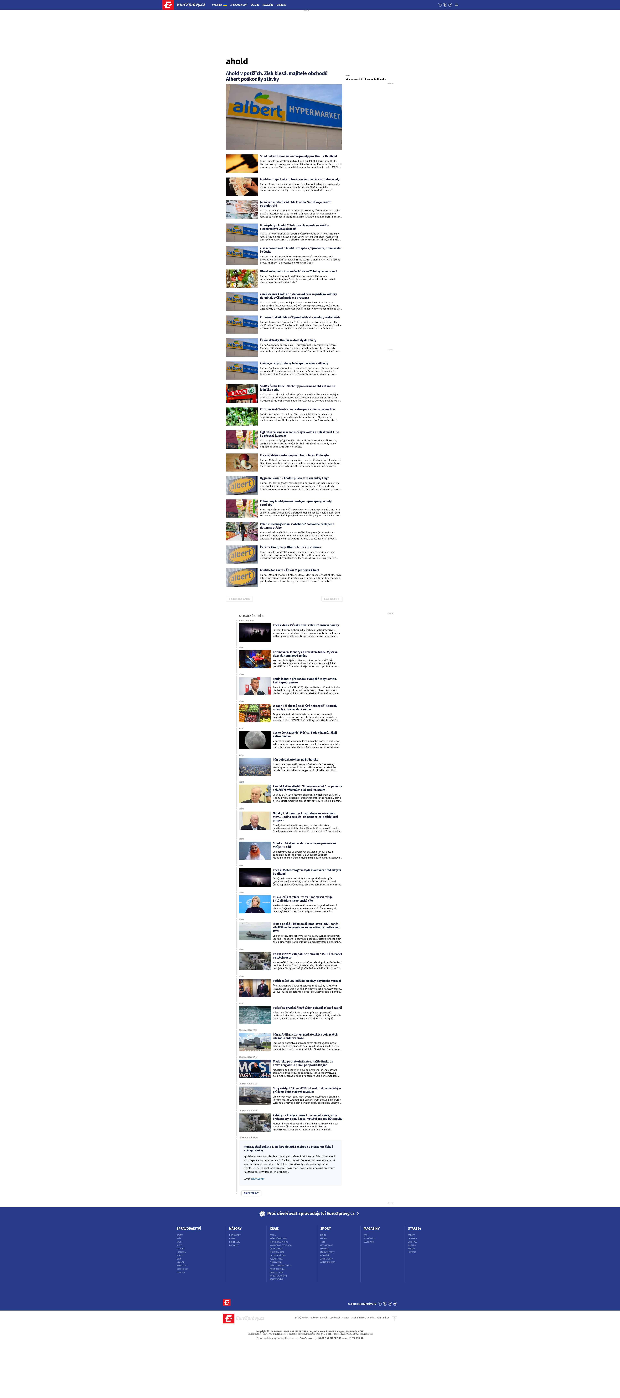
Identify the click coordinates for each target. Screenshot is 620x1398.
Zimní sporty (326, 1259)
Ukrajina (217, 5)
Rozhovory (235, 1235)
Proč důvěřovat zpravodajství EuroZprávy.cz (311, 1213)
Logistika (181, 1252)
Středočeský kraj (278, 1238)
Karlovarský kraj (278, 1276)
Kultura (181, 1249)
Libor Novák (257, 1178)
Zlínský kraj (276, 1262)
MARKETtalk (182, 1266)
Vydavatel (335, 1317)
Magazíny (268, 5)
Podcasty (234, 1245)
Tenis (322, 1242)
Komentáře (234, 1242)
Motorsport (326, 1245)
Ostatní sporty (327, 1262)
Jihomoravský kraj (279, 1242)
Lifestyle (412, 1242)
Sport (180, 1242)
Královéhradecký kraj (280, 1266)
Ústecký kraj (276, 1249)
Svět (179, 1238)
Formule (324, 1249)
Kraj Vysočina (276, 1279)
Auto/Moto (369, 1238)
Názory (255, 5)
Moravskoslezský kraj (281, 1245)
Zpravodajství (238, 5)
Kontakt (324, 1317)
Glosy (232, 1238)
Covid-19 (181, 1272)
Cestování (369, 1242)
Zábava (411, 1249)
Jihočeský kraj (277, 1252)
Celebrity (412, 1238)
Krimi (179, 1259)
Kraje (274, 1228)
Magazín (181, 1262)
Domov (180, 1235)
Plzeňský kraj (276, 1259)
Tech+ (366, 1235)
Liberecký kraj (276, 1272)
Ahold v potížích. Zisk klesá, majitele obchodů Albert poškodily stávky (277, 76)
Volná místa (383, 1317)
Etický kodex (301, 1317)
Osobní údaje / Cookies (363, 1317)
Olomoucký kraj (278, 1255)
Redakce (314, 1317)
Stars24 (281, 5)
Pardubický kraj (277, 1269)
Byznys (180, 1245)
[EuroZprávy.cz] (186, 5)
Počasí (180, 1255)
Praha (273, 1235)
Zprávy (411, 1235)
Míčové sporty (327, 1252)
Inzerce (345, 1317)
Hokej (323, 1235)
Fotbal (323, 1238)
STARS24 (414, 1228)
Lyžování (324, 1255)
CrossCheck (182, 1269)
